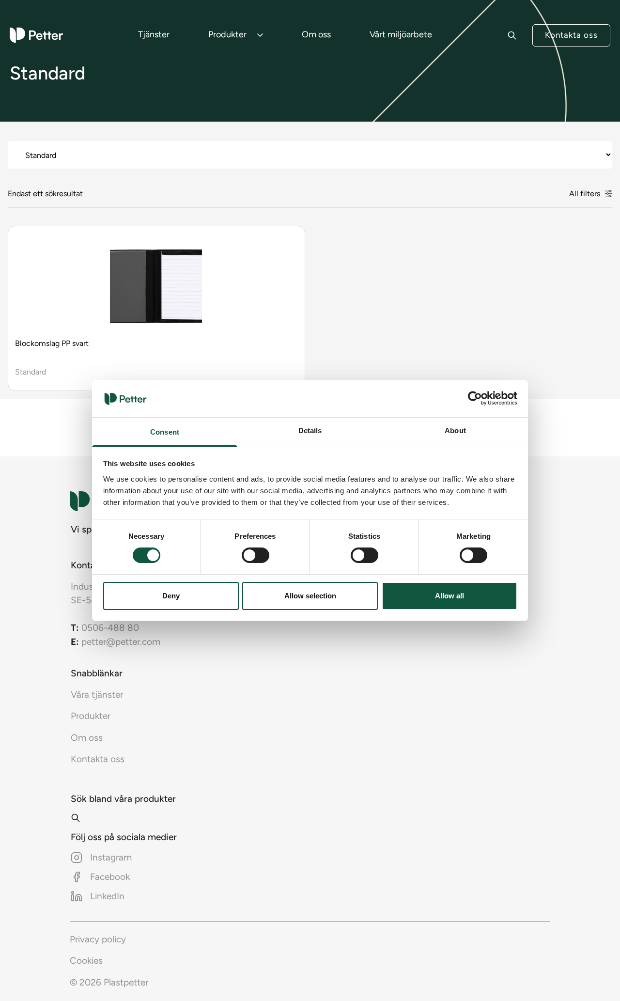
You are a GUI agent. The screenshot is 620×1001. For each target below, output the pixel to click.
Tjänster (154, 34)
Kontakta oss (571, 35)
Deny (171, 596)
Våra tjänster (97, 694)
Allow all (449, 596)
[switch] (255, 555)
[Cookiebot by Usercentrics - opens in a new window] (475, 398)
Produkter (227, 34)
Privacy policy (98, 939)
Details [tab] (310, 430)
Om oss (316, 34)
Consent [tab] (164, 432)
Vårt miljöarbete (401, 34)
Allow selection (310, 596)
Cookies (86, 960)
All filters (584, 193)
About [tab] (455, 430)
